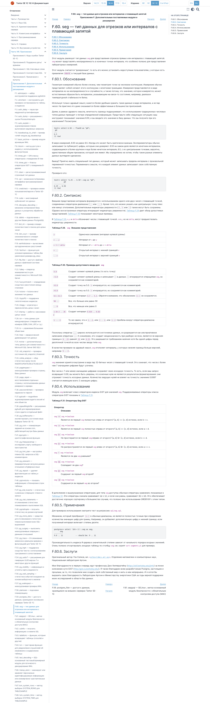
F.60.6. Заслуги (177, 33)
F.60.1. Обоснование (179, 19)
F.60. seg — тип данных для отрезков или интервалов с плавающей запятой (27, 609)
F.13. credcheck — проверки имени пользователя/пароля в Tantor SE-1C (30, 191)
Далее (163, 19)
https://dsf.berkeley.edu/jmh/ (141, 565)
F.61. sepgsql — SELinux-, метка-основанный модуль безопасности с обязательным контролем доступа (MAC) (29, 620)
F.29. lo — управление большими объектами (29, 329)
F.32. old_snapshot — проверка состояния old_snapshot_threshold (29, 352)
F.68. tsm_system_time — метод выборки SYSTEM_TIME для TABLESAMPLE (28, 698)
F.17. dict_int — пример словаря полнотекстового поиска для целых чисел (30, 227)
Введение (15, 15)
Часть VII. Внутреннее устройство (25, 48)
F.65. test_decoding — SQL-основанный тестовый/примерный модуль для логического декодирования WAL (30, 661)
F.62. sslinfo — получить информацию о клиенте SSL (27, 630)
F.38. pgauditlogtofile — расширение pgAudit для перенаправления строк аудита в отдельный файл (30, 409)
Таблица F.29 (133, 210)
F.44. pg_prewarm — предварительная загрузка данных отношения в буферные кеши (30, 464)
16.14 (110, 3)
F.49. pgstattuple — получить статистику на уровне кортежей (29, 510)
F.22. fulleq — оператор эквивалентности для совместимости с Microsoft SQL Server (28, 273)
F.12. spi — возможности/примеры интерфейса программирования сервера (30, 182)
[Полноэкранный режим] (188, 9)
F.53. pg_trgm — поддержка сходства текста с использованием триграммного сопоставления (30, 551)
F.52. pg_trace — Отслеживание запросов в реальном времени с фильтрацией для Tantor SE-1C (29, 541)
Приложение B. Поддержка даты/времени (27, 63)
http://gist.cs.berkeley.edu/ (86, 569)
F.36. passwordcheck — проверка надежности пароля (29, 391)
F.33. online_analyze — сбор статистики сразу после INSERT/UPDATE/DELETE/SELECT (29, 361)
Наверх (67, 19)
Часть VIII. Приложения (21, 52)
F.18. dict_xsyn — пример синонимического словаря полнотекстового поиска (26, 237)
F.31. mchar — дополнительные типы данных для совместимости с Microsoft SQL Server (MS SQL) (30, 345)
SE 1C (155, 3)
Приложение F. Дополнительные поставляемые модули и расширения (27, 86)
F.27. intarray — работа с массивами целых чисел (30, 313)
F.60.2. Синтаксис (178, 22)
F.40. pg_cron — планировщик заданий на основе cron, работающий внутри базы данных (29, 428)
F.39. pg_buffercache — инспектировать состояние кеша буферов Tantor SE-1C (29, 419)
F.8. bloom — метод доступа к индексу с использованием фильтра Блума (28, 149)
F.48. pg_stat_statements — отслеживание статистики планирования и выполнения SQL (29, 502)
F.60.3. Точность (178, 25)
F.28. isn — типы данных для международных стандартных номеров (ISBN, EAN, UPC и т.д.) (28, 321)
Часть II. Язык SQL (19, 23)
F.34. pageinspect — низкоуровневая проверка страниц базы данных (30, 371)
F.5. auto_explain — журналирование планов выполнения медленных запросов (29, 126)
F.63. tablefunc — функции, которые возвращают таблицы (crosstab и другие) (30, 638)
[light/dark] (192, 9)
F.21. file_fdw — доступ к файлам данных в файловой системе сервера (29, 263)
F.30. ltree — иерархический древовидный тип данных (27, 336)
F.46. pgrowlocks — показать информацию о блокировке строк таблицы (29, 483)
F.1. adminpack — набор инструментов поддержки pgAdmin (30, 94)
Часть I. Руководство (20, 19)
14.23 (96, 3)
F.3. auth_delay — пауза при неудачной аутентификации (27, 110)
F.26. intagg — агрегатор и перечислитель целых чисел (27, 306)
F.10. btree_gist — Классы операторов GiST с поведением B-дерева (29, 165)
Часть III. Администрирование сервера (24, 28)
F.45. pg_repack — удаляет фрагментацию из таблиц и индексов (26, 473)
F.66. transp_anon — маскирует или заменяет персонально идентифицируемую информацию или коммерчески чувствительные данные (30, 676)
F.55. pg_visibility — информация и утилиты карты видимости (29, 568)
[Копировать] (163, 127)
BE (143, 3)
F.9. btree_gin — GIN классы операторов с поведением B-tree (29, 157)
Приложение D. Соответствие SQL (27, 73)
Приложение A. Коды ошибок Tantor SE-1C (28, 57)
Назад (55, 19)
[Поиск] (197, 9)
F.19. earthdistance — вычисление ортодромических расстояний (29, 244)
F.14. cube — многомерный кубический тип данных (26, 199)
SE (148, 3)
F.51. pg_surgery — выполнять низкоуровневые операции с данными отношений (27, 531)
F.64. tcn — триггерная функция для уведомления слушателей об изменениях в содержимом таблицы (29, 649)
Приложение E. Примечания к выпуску (26, 78)
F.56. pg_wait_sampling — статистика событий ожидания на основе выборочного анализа (29, 577)
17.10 (117, 3)
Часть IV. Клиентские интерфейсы (25, 33)
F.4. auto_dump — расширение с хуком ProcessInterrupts (28, 117)
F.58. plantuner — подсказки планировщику (27, 591)
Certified (164, 3)
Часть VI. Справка (18, 44)
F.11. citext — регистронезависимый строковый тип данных (30, 173)
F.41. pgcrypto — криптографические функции (27, 436)
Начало (150, 19)
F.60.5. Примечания (179, 30)
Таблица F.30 (74, 214)
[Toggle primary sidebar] (53, 9)
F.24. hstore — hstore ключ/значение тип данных (26, 292)
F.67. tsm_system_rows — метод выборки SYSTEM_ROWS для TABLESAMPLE (28, 688)
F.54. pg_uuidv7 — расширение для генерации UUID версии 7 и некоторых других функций (30, 560)
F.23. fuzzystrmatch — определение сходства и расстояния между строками (30, 285)
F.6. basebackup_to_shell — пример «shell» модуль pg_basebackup (30, 134)
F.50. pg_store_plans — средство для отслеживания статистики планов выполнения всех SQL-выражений (29, 520)
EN (191, 3)
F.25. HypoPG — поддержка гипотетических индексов (27, 299)
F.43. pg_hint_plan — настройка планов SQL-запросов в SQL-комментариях (28, 454)
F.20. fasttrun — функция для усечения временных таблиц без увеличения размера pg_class (29, 253)
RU (196, 3)
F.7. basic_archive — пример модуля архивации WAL (30, 140)
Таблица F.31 (86, 395)
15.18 (103, 3)
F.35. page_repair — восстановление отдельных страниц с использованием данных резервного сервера (30, 381)
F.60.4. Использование (180, 28)
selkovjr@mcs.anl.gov (99, 557)
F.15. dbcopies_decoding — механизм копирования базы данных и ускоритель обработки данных (29, 209)
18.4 (124, 3)
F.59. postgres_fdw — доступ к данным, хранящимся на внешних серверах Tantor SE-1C (29, 600)
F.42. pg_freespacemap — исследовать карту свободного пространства (28, 445)
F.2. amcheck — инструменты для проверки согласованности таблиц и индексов (30, 103)
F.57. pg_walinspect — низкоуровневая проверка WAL (28, 584)
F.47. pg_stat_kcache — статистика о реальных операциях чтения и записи (30, 493)
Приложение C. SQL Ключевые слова (29, 69)
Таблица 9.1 (57, 496)
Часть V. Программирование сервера (23, 38)
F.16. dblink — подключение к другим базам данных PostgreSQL (29, 218)
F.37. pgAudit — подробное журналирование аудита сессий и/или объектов (30, 399)
